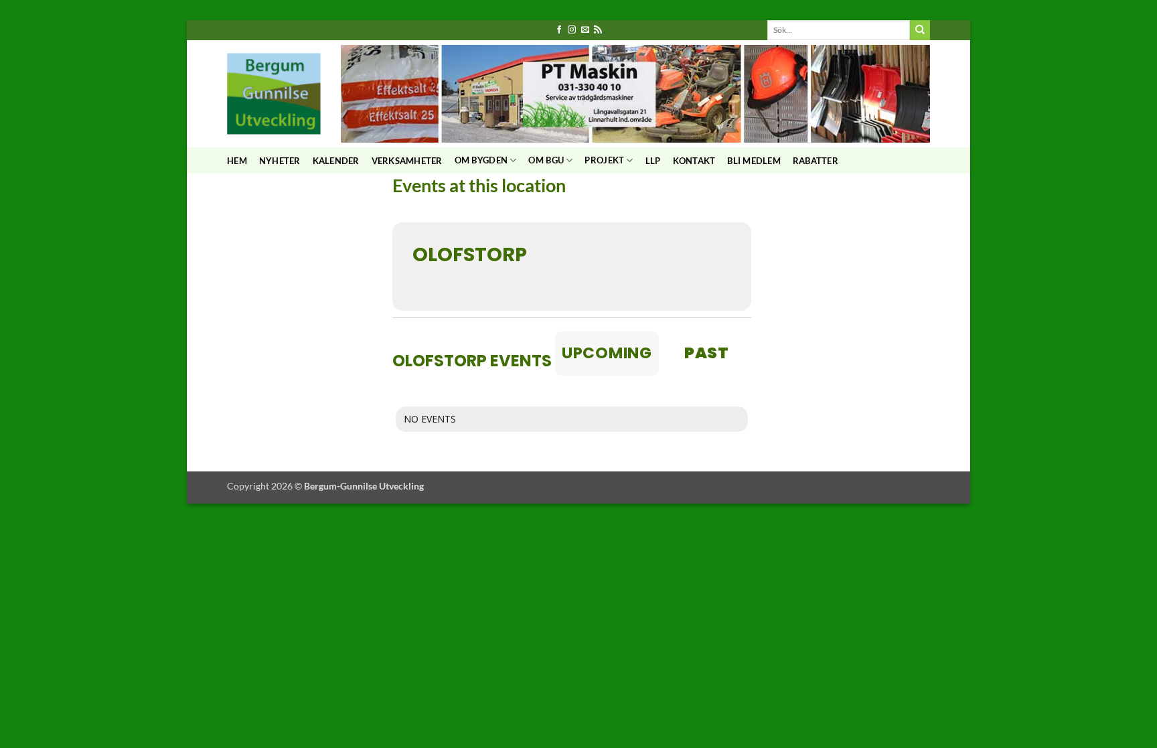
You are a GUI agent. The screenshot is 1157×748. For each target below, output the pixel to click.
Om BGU (546, 160)
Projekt (604, 160)
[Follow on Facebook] (559, 30)
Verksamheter (407, 160)
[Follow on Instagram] (572, 30)
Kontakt (694, 160)
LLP (653, 160)
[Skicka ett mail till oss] (585, 30)
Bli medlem (754, 160)
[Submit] (920, 30)
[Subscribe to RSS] (598, 30)
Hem (237, 160)
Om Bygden (481, 160)
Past (706, 353)
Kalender (336, 160)
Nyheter (280, 160)
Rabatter (815, 160)
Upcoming (607, 353)
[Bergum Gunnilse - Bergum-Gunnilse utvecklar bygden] (274, 93)
